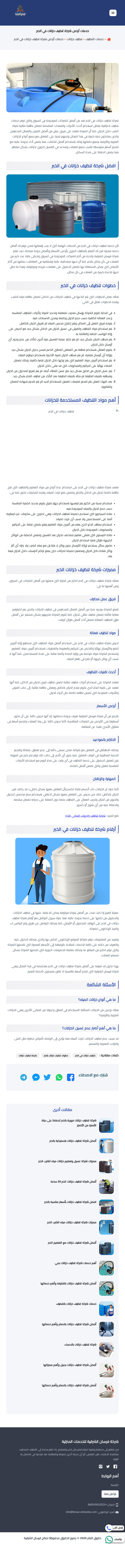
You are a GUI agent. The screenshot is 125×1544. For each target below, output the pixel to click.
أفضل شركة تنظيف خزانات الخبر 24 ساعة (73, 1181)
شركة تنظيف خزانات (28, 1055)
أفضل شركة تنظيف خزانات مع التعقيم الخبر (72, 1242)
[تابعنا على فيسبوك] (115, 1466)
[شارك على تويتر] (47, 1077)
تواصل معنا (110, 1493)
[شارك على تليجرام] (23, 1077)
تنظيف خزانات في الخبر (85, 1055)
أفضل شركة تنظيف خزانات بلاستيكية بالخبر (72, 1140)
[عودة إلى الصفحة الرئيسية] (109, 39)
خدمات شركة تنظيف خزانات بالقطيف (76, 1303)
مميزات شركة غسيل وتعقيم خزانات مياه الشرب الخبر (67, 1161)
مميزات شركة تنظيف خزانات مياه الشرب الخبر (71, 1222)
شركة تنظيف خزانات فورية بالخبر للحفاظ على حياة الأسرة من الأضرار (69, 1123)
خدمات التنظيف (95, 39)
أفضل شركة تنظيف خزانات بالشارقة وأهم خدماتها (68, 1283)
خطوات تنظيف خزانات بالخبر (56, 1055)
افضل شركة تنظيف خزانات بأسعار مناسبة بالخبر (70, 1202)
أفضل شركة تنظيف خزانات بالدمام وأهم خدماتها (69, 1324)
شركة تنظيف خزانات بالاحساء (80, 1344)
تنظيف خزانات (74, 39)
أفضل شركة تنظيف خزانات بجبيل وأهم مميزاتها (69, 1365)
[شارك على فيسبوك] (71, 1077)
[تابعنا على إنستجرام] (101, 1466)
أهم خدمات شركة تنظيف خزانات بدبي (75, 1263)
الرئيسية (115, 1485)
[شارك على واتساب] (59, 1077)
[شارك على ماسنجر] (36, 1077)
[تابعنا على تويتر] (108, 1466)
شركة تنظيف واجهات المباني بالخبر (85, 815)
